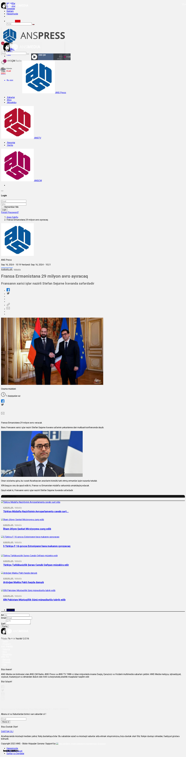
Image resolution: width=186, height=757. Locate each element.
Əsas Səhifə (12, 217)
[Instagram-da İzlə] (3, 699)
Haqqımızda (12, 14)
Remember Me (11, 207)
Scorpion (102, 743)
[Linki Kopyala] (8, 305)
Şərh (3, 623)
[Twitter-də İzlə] (2, 691)
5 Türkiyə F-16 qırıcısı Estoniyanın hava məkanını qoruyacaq (36, 546)
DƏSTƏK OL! (7, 731)
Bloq (9, 100)
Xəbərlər (11, 97)
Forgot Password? (10, 212)
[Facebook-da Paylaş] (8, 290)
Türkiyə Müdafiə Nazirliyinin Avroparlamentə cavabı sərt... (36, 511)
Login (4, 210)
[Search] (17, 21)
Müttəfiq (17, 270)
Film (4, 664)
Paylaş (5, 626)
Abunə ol (5, 722)
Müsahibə (11, 102)
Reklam (10, 11)
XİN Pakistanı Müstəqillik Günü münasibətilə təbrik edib (34, 599)
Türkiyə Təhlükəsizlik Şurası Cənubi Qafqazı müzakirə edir (36, 564)
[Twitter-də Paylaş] (8, 294)
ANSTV (37, 138)
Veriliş (10, 145)
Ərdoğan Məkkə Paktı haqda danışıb (23, 582)
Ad (2, 615)
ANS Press (60, 92)
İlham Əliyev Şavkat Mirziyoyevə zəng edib (27, 528)
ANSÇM (38, 180)
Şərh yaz (11, 610)
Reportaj (11, 142)
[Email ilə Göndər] (8, 309)
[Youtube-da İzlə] (3, 695)
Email (3, 618)
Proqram (6, 662)
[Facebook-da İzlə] (2, 687)
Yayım (5, 641)
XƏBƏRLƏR (7, 269)
